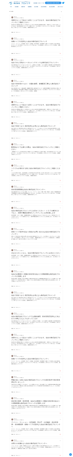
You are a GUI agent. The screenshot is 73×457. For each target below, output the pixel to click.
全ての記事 (11, 11)
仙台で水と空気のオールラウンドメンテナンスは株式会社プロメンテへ (22, 1)
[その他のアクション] (60, 17)
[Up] (70, 454)
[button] (61, 11)
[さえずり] (63, 3)
